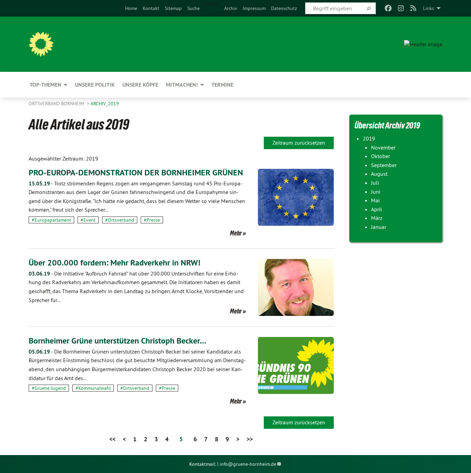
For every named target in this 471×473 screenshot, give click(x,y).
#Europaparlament (51, 220)
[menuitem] (131, 8)
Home (131, 8)
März (376, 217)
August (379, 173)
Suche (193, 8)
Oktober (380, 156)
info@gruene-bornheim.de (248, 464)
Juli (375, 182)
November (383, 147)
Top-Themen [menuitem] (45, 84)
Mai (375, 200)
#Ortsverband (119, 220)
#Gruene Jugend (49, 388)
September (384, 165)
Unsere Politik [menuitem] (95, 84)
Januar (378, 226)
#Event (88, 220)
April (376, 209)
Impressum (254, 8)
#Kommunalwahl (93, 388)
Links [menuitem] (428, 8)
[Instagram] (401, 8)
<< (112, 439)
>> (250, 439)
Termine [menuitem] (222, 84)
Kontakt (151, 8)
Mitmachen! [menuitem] (182, 84)
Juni (375, 191)
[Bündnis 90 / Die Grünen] (41, 44)
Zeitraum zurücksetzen (298, 142)
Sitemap (173, 8)
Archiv (230, 8)
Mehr (236, 233)
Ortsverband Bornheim (57, 103)
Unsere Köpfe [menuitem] (140, 84)
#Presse (152, 220)
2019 (369, 138)
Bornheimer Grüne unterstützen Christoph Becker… (117, 340)
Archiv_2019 (105, 103)
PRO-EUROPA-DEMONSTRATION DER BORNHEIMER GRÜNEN (136, 172)
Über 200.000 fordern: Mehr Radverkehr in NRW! (114, 262)
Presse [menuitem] (212, 4)
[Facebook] (388, 8)
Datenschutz (284, 8)
